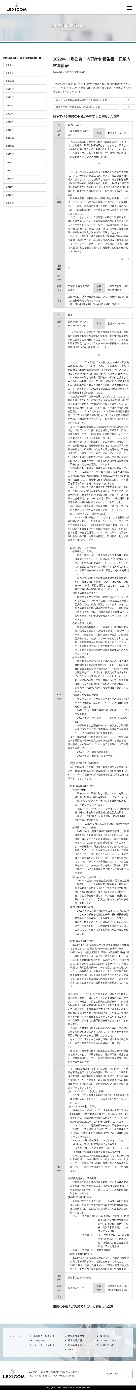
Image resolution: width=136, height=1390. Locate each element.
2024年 (10, 81)
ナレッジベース (108, 1340)
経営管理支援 (75, 1340)
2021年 (10, 105)
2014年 (10, 162)
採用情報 (104, 1336)
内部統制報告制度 (77, 1336)
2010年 (10, 194)
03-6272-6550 (42, 1375)
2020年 (10, 113)
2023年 (10, 89)
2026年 (10, 65)
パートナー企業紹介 (44, 1345)
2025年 (10, 73)
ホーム (16, 1336)
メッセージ (39, 1340)
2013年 (10, 170)
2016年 (10, 146)
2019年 (10, 121)
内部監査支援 (75, 1345)
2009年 (10, 203)
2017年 (10, 138)
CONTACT (112, 1373)
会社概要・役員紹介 (44, 1336)
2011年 (9, 186)
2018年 (10, 130)
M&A (70, 1349)
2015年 (10, 154)
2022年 (10, 97)
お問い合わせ (107, 1345)
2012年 (10, 178)
